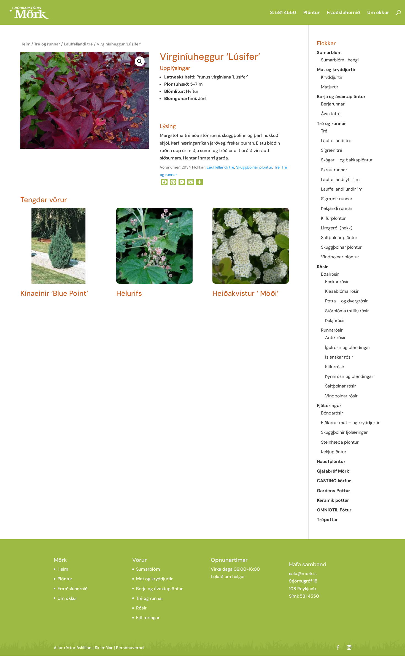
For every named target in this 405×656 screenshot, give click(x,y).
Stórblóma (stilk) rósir (347, 311)
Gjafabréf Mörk (333, 471)
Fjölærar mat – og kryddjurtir (350, 422)
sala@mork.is (303, 573)
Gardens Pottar (333, 491)
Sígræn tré (331, 150)
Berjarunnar (333, 104)
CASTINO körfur (334, 481)
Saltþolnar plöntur (339, 237)
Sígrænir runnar (336, 199)
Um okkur (378, 12)
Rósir (322, 267)
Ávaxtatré (331, 113)
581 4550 (309, 596)
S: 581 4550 (283, 12)
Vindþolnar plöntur (340, 257)
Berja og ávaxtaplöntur (341, 96)
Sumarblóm (329, 52)
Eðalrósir (330, 274)
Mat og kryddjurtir (336, 69)
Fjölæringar (329, 405)
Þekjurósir (335, 320)
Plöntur (311, 12)
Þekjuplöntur (333, 452)
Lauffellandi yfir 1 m (340, 179)
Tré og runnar (47, 44)
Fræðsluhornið (343, 12)
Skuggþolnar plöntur (254, 167)
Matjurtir (329, 87)
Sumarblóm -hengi (340, 60)
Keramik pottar (333, 500)
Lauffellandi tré (78, 44)
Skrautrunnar (334, 170)
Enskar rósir (337, 281)
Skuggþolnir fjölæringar (344, 432)
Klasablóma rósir (342, 291)
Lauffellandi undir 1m (341, 189)
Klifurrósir (334, 367)
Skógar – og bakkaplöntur (346, 160)
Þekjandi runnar (336, 208)
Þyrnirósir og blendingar (349, 376)
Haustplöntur (331, 461)
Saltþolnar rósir (340, 386)
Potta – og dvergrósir (346, 301)
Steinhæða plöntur (340, 442)
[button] (140, 61)
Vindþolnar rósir (341, 396)
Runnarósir (332, 330)
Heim (25, 44)
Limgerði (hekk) (336, 228)
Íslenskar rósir (339, 357)
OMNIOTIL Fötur (334, 510)
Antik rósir (335, 337)
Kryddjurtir (331, 77)
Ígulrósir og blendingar (347, 347)
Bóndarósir (332, 413)
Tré (277, 167)
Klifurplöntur (333, 218)
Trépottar (327, 519)
